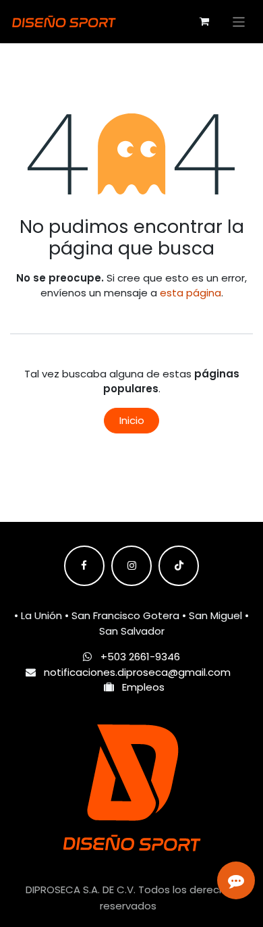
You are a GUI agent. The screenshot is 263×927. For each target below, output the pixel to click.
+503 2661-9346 (140, 657)
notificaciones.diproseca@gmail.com (137, 672)
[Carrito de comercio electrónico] (204, 21)
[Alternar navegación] (239, 21)
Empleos (139, 687)
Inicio (131, 420)
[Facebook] (84, 566)
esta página (190, 293)
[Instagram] (131, 566)
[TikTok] (178, 566)
